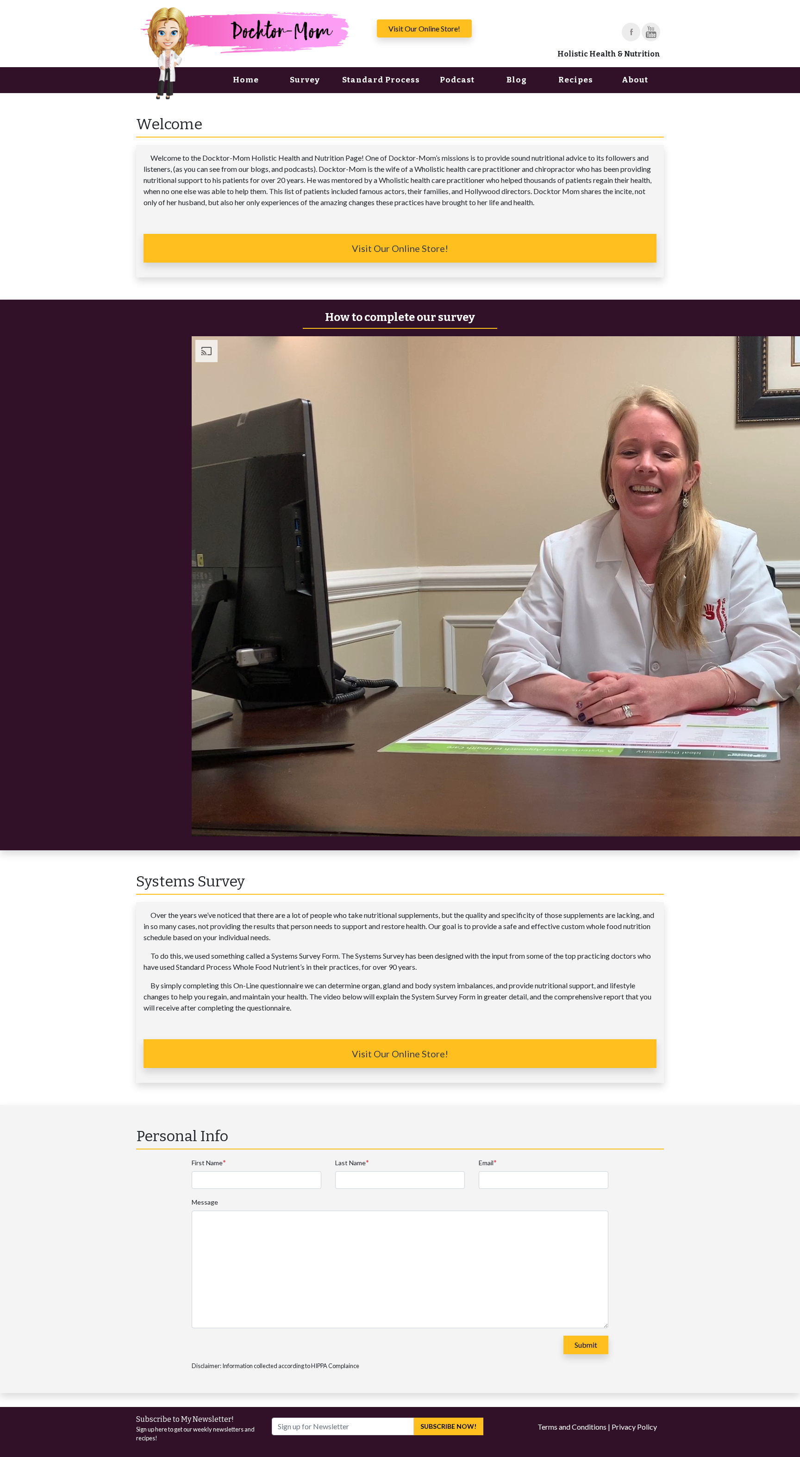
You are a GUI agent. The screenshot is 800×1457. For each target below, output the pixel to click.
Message (205, 1202)
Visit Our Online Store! (424, 28)
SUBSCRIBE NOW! (448, 1426)
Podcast (457, 80)
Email (486, 1163)
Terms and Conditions (572, 1426)
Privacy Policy (634, 1426)
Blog (516, 80)
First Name (207, 1163)
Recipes (575, 80)
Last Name (350, 1163)
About (635, 80)
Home (246, 80)
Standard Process (381, 80)
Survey (305, 80)
